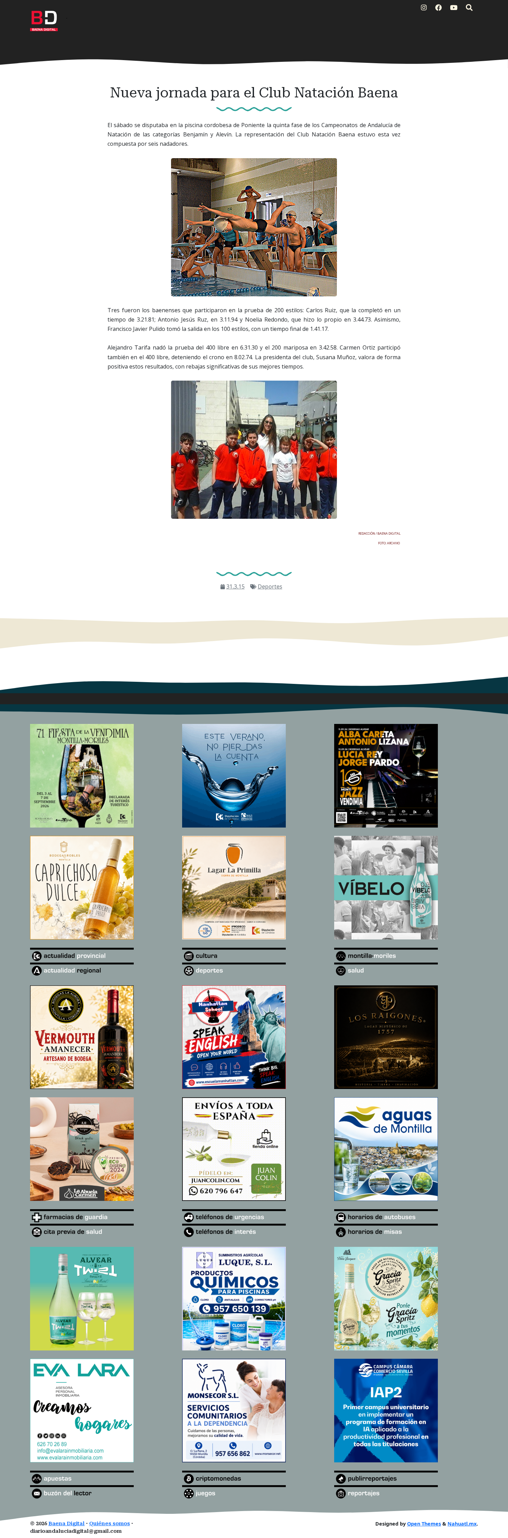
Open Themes (424, 1523)
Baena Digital (66, 1524)
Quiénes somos (109, 1524)
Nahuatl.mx (462, 1523)
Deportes (270, 586)
